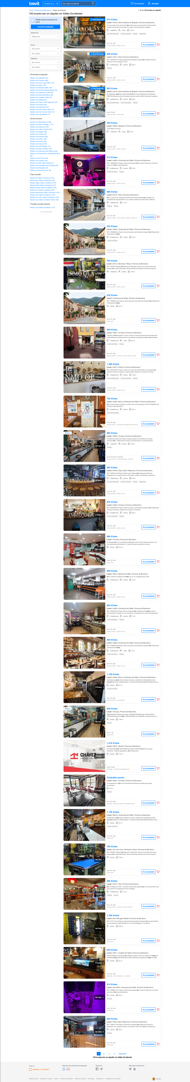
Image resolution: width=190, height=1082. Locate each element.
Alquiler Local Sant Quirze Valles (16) (42, 109)
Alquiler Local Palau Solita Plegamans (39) (43, 102)
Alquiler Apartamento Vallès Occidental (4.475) (45, 192)
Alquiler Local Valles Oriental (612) (41, 129)
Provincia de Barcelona (43, 10)
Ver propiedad (148, 44)
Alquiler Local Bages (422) (38, 132)
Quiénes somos (33, 1078)
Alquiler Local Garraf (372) (38, 134)
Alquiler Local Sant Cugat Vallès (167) (42, 83)
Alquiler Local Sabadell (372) (39, 78)
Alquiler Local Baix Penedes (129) (41, 149)
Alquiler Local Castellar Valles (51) (41, 97)
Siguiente (122, 1053)
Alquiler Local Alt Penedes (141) (40, 146)
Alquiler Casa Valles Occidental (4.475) (42, 195)
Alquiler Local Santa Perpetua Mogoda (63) (43, 90)
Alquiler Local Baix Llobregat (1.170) (41, 124)
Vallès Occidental (59, 10)
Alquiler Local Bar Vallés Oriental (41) (42, 163)
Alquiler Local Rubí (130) (38, 85)
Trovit (31, 10)
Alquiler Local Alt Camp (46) (39, 158)
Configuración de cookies (113, 1078)
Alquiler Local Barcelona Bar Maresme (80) (43, 151)
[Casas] (64, 1069)
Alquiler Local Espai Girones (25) (40, 170)
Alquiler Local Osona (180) (38, 144)
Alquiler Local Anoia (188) (38, 141)
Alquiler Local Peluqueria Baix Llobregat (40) (44, 165)
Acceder (155, 3)
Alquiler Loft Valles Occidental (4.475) (42, 178)
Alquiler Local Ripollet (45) (38, 100)
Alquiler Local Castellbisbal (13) (40, 114)
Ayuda (56, 1078)
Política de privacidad (66, 1078)
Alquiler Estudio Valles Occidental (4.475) (43, 188)
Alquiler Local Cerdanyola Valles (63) (41, 92)
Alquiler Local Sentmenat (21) (39, 107)
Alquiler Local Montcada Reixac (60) (41, 95)
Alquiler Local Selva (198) (38, 139)
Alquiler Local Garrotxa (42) (39, 160)
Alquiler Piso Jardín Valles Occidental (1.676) (44, 197)
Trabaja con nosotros (46, 1078)
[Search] (92, 3)
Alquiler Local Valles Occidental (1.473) (42, 207)
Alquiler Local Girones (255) (39, 136)
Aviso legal (91, 1078)
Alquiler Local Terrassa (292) (39, 80)
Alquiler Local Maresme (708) (39, 127)
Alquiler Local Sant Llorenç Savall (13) (42, 112)
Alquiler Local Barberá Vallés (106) (41, 88)
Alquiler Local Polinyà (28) (38, 104)
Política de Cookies (80, 1078)
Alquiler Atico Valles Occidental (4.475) (42, 180)
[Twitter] (101, 1069)
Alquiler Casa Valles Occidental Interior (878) (44, 200)
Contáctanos (99, 1078)
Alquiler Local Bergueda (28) (39, 168)
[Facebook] (97, 1069)
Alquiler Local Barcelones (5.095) (40, 122)
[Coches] (68, 1069)
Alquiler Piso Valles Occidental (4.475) (42, 190)
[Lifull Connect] (39, 1070)
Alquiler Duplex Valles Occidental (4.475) (43, 183)
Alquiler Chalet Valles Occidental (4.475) (43, 185)
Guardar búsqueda (45, 26)
